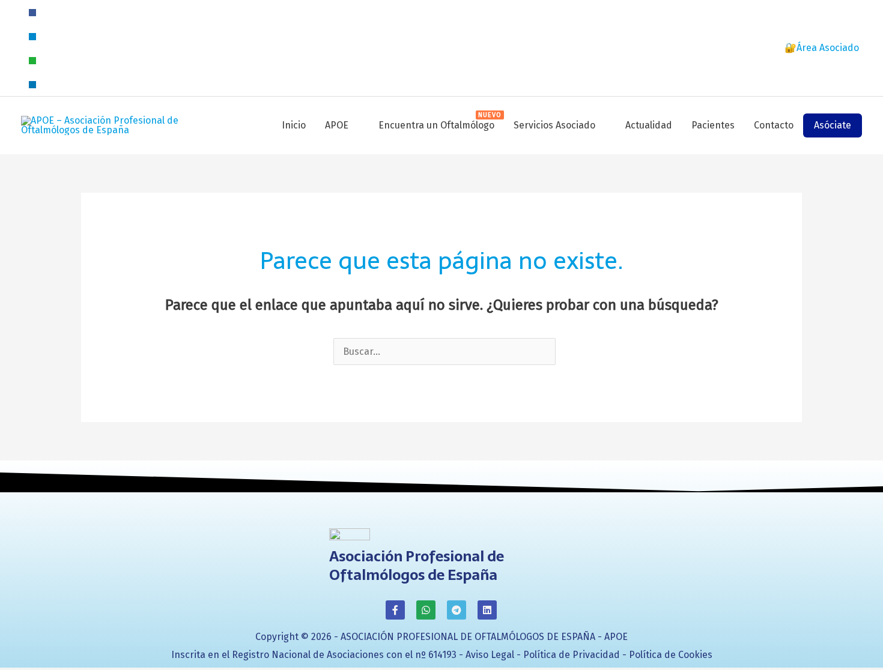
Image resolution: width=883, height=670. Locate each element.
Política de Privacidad (571, 654)
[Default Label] (32, 35)
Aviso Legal (490, 654)
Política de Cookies (670, 654)
